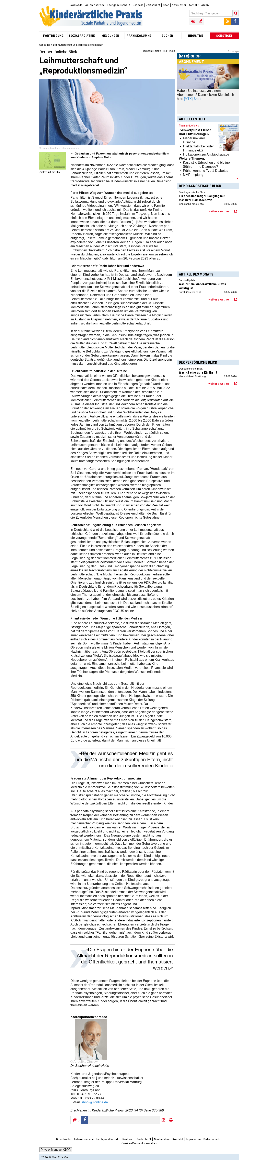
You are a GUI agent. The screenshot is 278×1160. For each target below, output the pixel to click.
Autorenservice (95, 5)
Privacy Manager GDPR (56, 1149)
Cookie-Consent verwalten (139, 1143)
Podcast (138, 5)
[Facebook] (235, 21)
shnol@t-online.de (94, 1102)
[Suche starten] (236, 13)
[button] (85, 1120)
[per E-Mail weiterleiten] (163, 1120)
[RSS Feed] (227, 21)
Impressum (193, 1139)
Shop (166, 5)
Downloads (76, 5)
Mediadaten (162, 1139)
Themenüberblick (189, 125)
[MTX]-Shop (189, 61)
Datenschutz (212, 1139)
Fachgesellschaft (118, 5)
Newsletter (179, 5)
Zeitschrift (153, 5)
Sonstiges (44, 44)
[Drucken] (171, 1120)
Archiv (205, 5)
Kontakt (194, 5)
